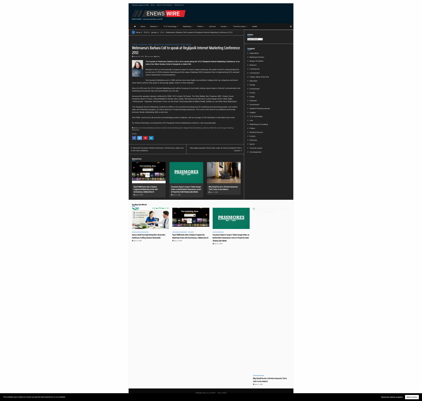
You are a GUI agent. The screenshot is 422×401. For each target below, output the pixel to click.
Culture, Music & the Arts (259, 77)
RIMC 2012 (213, 128)
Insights (253, 112)
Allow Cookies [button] (412, 397)
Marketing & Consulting (172, 43)
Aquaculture (254, 53)
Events (150, 43)
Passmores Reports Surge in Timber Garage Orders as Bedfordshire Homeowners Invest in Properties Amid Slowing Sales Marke (186, 189)
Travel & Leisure (239, 26)
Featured (253, 100)
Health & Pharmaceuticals (260, 108)
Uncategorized (255, 152)
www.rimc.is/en (210, 123)
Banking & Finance (257, 57)
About (153, 5)
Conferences (143, 43)
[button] (66, 397)
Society (224, 26)
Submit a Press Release (164, 5)
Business (153, 26)
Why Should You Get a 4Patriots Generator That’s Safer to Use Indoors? (223, 188)
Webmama (135, 130)
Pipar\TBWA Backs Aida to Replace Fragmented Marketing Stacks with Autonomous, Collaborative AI (146, 189)
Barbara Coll (138, 128)
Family (252, 96)
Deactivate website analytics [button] (392, 397)
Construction (255, 73)
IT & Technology (170, 26)
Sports (252, 144)
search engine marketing (225, 128)
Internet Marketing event (165, 88)
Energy (252, 85)
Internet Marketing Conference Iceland (154, 128)
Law (251, 120)
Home (143, 26)
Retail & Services (185, 43)
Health (254, 26)
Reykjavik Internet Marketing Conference (219, 61)
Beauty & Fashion (257, 61)
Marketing (187, 26)
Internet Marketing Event (175, 128)
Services (212, 26)
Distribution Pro (179, 5)
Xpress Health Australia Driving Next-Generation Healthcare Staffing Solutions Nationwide (148, 236)
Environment (255, 89)
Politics (200, 26)
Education (253, 81)
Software (253, 140)
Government (254, 104)
